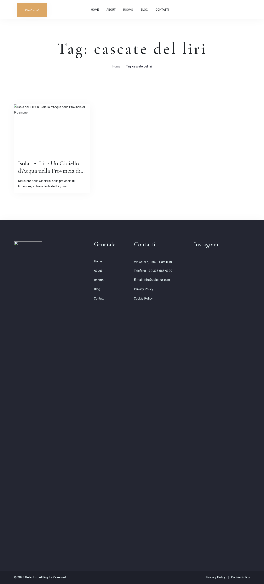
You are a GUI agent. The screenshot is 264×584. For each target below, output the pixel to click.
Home (95, 9)
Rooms (128, 9)
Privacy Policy (143, 289)
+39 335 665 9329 (159, 271)
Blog (144, 9)
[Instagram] (237, 9)
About (111, 9)
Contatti (162, 9)
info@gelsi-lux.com (157, 280)
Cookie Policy (143, 298)
